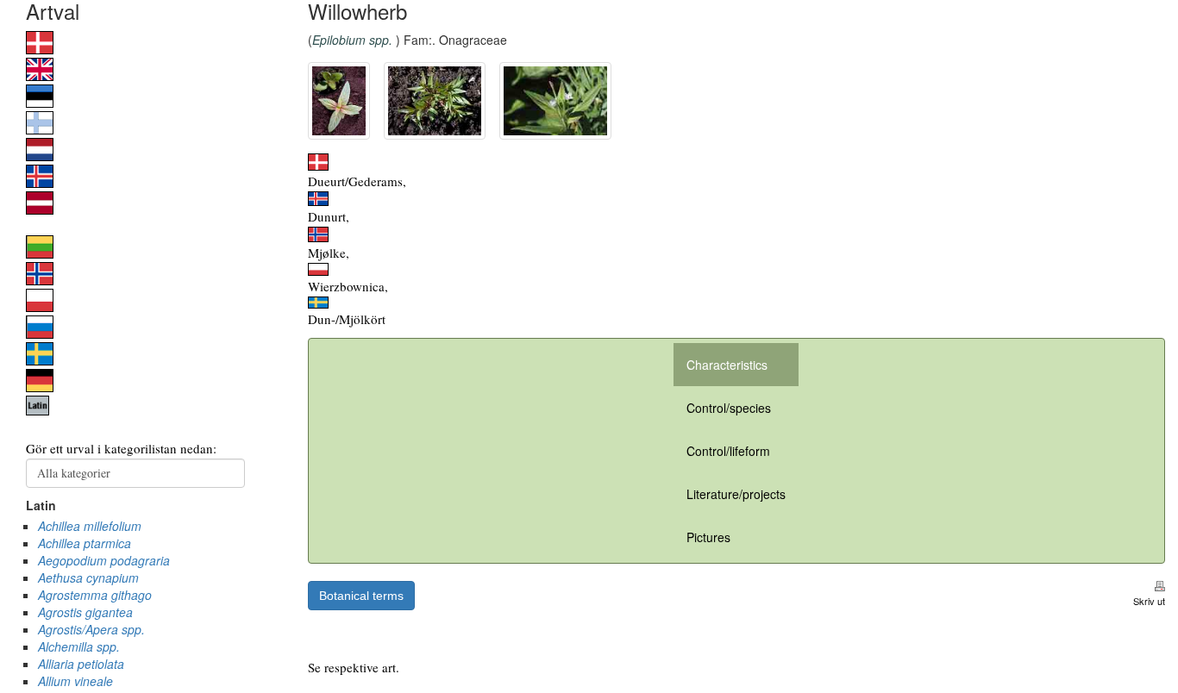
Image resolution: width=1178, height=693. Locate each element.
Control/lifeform (728, 450)
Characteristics (727, 364)
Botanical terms (361, 595)
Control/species (728, 407)
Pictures (708, 537)
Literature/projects (736, 494)
